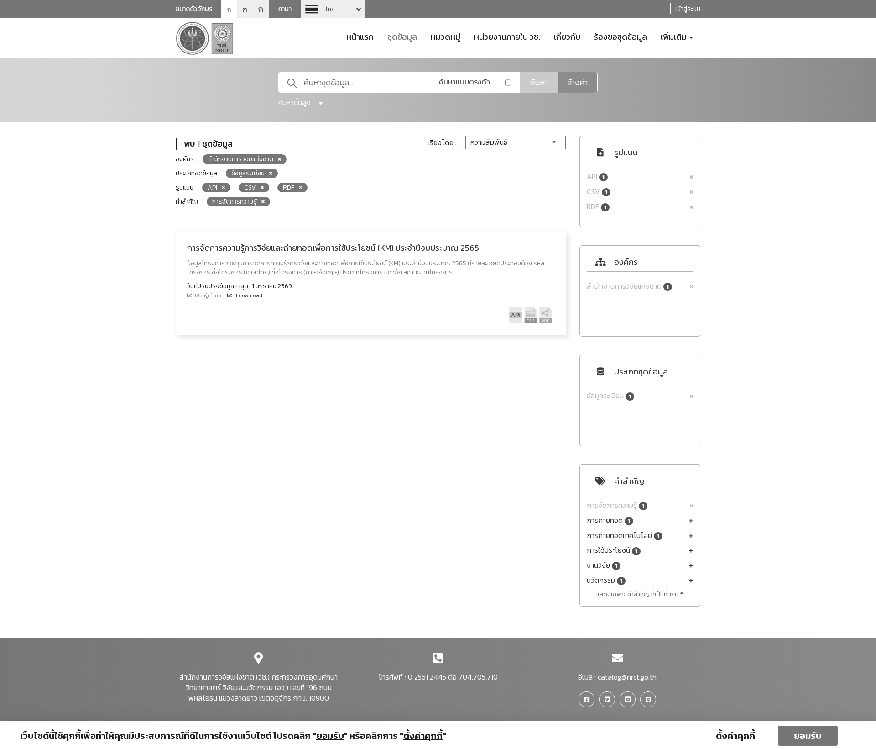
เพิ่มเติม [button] (674, 36)
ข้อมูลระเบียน (609, 395)
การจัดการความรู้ (615, 505)
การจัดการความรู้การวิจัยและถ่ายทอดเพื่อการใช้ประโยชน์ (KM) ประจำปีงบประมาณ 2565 (333, 248)
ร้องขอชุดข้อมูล (620, 36)
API (596, 176)
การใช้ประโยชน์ (612, 550)
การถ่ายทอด (608, 520)
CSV (597, 191)
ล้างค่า (577, 82)
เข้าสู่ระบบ (687, 9)
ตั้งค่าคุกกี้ (735, 736)
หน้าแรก (360, 36)
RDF (596, 206)
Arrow (333, 9)
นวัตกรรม (604, 580)
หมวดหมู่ (445, 36)
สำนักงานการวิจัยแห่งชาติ (628, 286)
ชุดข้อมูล (402, 36)
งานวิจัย (602, 565)
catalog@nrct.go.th (627, 676)
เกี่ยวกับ (567, 36)
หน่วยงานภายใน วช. (507, 36)
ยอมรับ (808, 736)
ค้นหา (539, 82)
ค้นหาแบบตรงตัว (464, 81)
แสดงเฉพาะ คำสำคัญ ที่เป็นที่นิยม (638, 594)
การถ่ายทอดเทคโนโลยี (623, 535)
